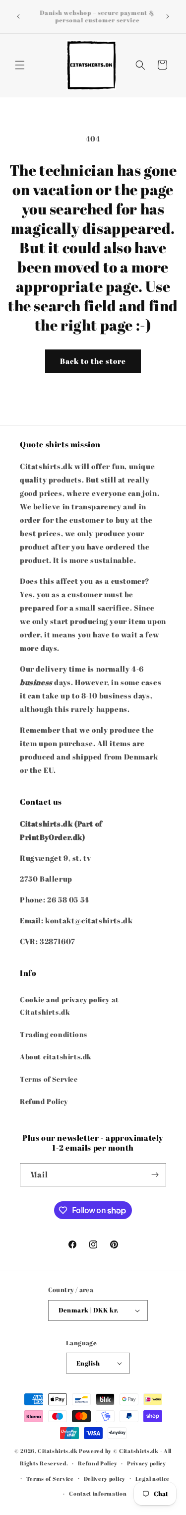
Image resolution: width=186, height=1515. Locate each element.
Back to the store (93, 361)
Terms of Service (49, 1079)
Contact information (97, 1493)
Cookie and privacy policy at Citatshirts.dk (69, 1006)
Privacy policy (146, 1463)
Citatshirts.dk (57, 1450)
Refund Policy (44, 1101)
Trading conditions (53, 1034)
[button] (20, 65)
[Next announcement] (168, 16)
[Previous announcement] (18, 16)
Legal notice (152, 1478)
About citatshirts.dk (56, 1056)
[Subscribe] (155, 1174)
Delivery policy (105, 1478)
